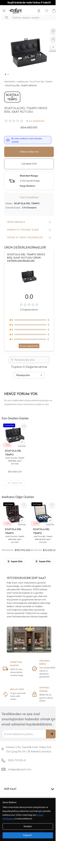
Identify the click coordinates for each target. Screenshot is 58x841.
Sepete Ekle (17, 561)
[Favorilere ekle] (53, 31)
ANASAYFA (9, 81)
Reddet (28, 826)
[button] (53, 47)
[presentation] (29, 596)
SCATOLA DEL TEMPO (41, 81)
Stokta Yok (16, 483)
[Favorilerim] (46, 11)
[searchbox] (34, 17)
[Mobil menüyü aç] (4, 10)
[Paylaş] (53, 39)
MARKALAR (22, 81)
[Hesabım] (39, 11)
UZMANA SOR (29, 163)
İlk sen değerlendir (35, 121)
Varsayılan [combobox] (23, 375)
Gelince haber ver (29, 151)
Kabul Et (27, 835)
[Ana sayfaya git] (15, 10)
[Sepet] (53, 11)
